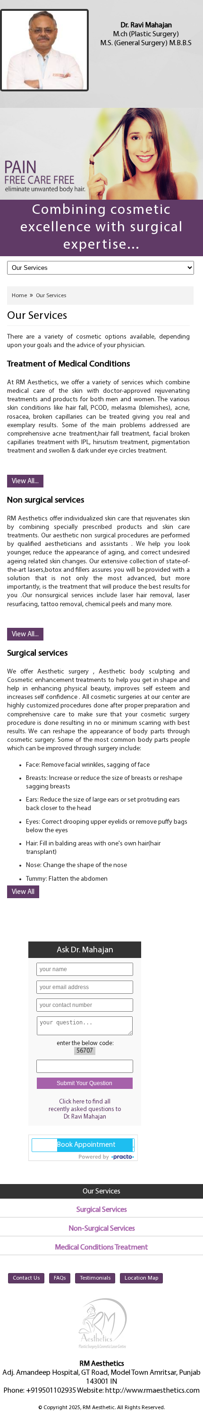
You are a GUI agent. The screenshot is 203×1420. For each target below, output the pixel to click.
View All (23, 892)
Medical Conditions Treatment (101, 1247)
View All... (25, 481)
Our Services (51, 296)
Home (19, 296)
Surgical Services (101, 1210)
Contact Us (26, 1278)
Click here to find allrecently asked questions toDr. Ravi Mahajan (85, 1109)
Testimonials (95, 1278)
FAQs (60, 1278)
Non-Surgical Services (101, 1229)
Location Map (141, 1278)
